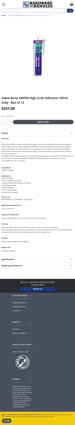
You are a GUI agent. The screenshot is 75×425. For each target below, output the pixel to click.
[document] (37, 418)
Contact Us (16, 311)
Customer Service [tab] (19, 295)
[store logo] (37, 4)
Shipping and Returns (11, 265)
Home (3, 15)
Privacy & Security (19, 307)
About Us (15, 329)
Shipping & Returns (19, 303)
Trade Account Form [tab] (21, 345)
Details (4, 133)
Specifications (8, 259)
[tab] (37, 133)
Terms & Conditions (19, 333)
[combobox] (34, 11)
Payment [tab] (16, 379)
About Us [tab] (16, 322)
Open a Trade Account (20, 352)
